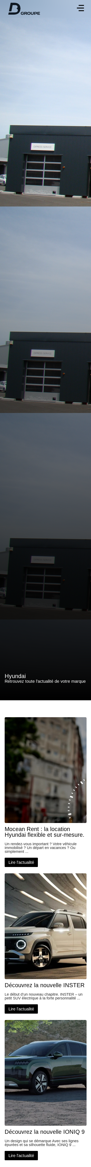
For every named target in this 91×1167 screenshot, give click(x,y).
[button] (80, 9)
